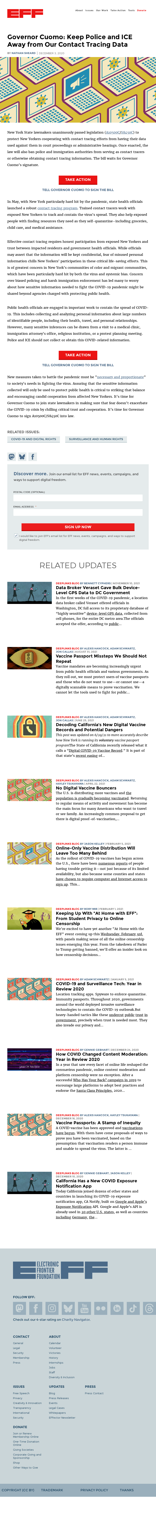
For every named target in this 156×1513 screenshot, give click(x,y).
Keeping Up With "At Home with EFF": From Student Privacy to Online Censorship (97, 918)
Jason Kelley (94, 843)
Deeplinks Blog (67, 583)
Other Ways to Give (25, 1467)
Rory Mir (90, 908)
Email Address (23, 506)
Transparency (22, 1407)
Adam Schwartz (122, 648)
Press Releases (59, 1398)
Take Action (118, 10)
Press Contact (94, 1393)
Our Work (102, 10)
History (53, 1357)
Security (18, 1352)
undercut (116, 1015)
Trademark (52, 1490)
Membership (21, 1357)
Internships (56, 1362)
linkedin (117, 1308)
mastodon (19, 1308)
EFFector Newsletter (62, 1417)
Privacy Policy (94, 1490)
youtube (84, 1308)
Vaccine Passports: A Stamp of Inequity (98, 1122)
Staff (52, 1372)
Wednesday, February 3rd (121, 934)
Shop (16, 1462)
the (91, 1217)
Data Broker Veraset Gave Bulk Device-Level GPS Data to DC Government (98, 590)
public (114, 624)
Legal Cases (57, 1407)
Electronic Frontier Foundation (25, 14)
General (18, 1343)
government (66, 1020)
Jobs (52, 1367)
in (146, 1015)
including (63, 1217)
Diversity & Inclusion (62, 1377)
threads (149, 1308)
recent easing (87, 756)
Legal (16, 1347)
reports (122, 863)
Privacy (17, 1398)
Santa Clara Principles (94, 1091)
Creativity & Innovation (27, 1402)
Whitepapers (57, 1412)
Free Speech (21, 1393)
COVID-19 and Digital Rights (33, 439)
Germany (79, 1217)
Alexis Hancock (96, 648)
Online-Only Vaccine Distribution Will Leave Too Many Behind (95, 851)
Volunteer (55, 1347)
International (21, 1412)
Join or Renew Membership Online (26, 1435)
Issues (89, 10)
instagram (52, 1308)
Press (16, 1362)
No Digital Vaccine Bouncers (86, 788)
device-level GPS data (104, 613)
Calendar (55, 1343)
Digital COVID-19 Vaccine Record (95, 750)
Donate (141, 10)
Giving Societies (23, 1449)
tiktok (133, 1308)
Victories (55, 1352)
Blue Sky (68, 1308)
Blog (52, 1393)
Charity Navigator (76, 1320)
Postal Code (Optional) (29, 491)
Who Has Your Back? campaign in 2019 (104, 1080)
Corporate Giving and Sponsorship (27, 1456)
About (79, 10)
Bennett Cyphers (97, 583)
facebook (35, 1308)
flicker (100, 1308)
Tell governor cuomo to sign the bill (78, 190)
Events (53, 1402)
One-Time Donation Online (26, 1443)
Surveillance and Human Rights (96, 439)
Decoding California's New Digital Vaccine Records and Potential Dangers (101, 727)
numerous (106, 863)
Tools (131, 10)
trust (139, 1015)
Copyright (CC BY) (18, 1490)
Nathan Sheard (24, 53)
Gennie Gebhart (96, 1049)
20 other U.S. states (97, 1212)
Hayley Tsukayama (70, 783)
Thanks (127, 1490)
